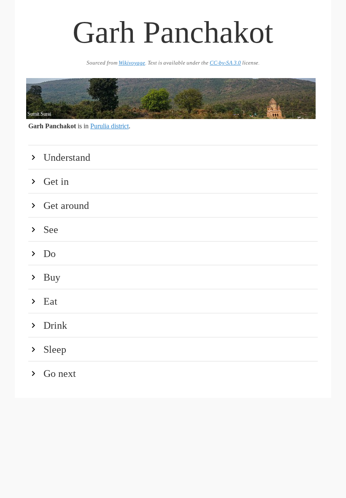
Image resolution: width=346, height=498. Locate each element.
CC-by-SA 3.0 (225, 63)
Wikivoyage (132, 63)
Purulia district (109, 126)
